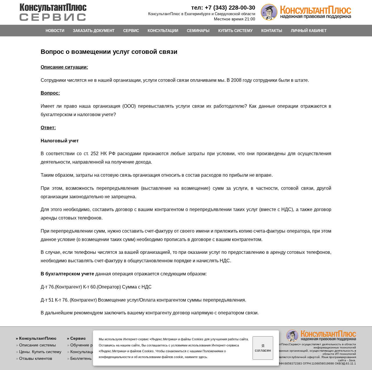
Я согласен (263, 348)
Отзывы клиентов (35, 358)
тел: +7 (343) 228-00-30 (223, 7)
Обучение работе (87, 345)
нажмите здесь (196, 357)
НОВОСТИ (55, 31)
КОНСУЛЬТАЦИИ (163, 31)
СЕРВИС (131, 31)
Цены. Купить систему (40, 351)
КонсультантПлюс (37, 338)
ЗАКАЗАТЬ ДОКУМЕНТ (94, 31)
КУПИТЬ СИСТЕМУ (235, 31)
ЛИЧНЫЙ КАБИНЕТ (309, 31)
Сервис (78, 338)
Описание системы (37, 345)
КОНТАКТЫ (271, 31)
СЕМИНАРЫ (198, 31)
